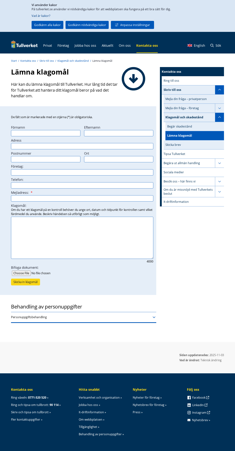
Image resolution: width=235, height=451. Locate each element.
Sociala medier (174, 172)
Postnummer (21, 153)
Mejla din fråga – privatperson (186, 99)
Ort (86, 153)
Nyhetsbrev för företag (148, 405)
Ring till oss (171, 81)
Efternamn (92, 127)
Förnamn (18, 127)
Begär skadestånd (179, 126)
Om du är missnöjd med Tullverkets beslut (188, 192)
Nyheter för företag (146, 397)
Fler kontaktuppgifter (25, 419)
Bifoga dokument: (25, 267)
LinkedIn (198, 405)
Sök (218, 45)
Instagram (199, 413)
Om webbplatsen (90, 419)
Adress (16, 140)
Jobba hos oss (88, 405)
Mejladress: (21, 192)
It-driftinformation (176, 202)
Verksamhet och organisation (99, 397)
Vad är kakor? (41, 16)
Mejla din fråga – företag (182, 108)
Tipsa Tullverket (174, 154)
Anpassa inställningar (135, 25)
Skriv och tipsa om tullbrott (30, 412)
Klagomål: (18, 205)
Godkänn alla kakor (47, 25)
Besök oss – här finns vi (180, 181)
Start (14, 60)
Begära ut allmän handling (182, 163)
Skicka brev (173, 145)
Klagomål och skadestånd (73, 60)
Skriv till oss (46, 60)
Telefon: (17, 179)
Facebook (199, 397)
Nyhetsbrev (200, 420)
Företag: (17, 166)
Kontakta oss (28, 60)
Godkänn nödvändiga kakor (87, 25)
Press (136, 412)
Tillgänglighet (88, 427)
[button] (83, 317)
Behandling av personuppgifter (100, 434)
